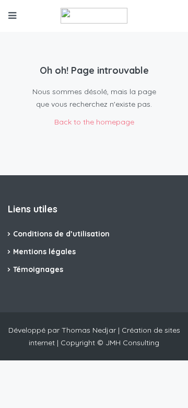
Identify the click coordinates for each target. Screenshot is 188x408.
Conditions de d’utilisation (61, 234)
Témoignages (38, 269)
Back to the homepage (94, 122)
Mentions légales (44, 251)
